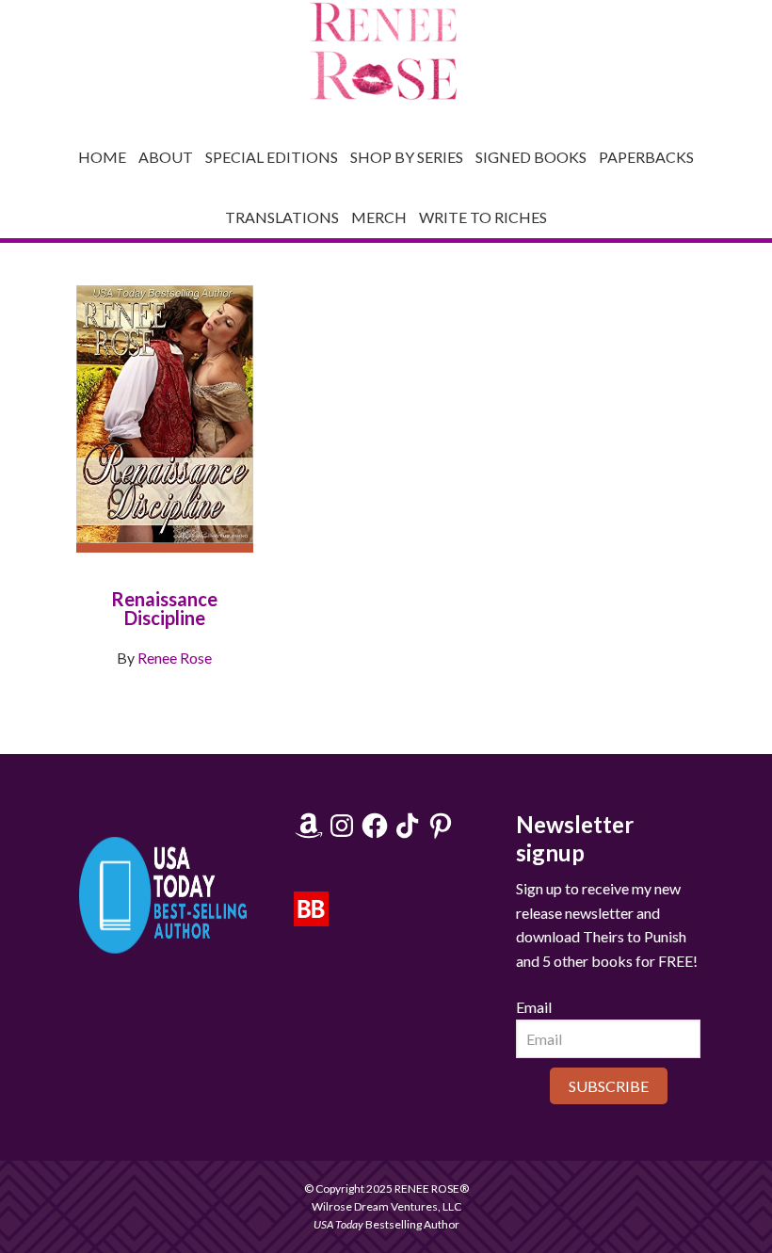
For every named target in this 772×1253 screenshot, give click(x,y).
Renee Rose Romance (386, 52)
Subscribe (609, 1086)
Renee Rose (174, 658)
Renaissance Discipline (164, 608)
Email (534, 1007)
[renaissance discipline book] (164, 431)
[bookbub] (311, 916)
